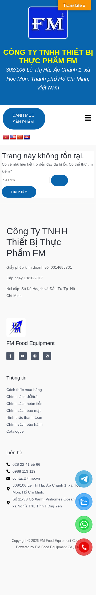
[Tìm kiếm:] (35, 180)
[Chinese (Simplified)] (20, 137)
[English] (13, 137)
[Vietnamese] (6, 137)
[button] (88, 118)
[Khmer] (26, 137)
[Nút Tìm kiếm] (59, 180)
